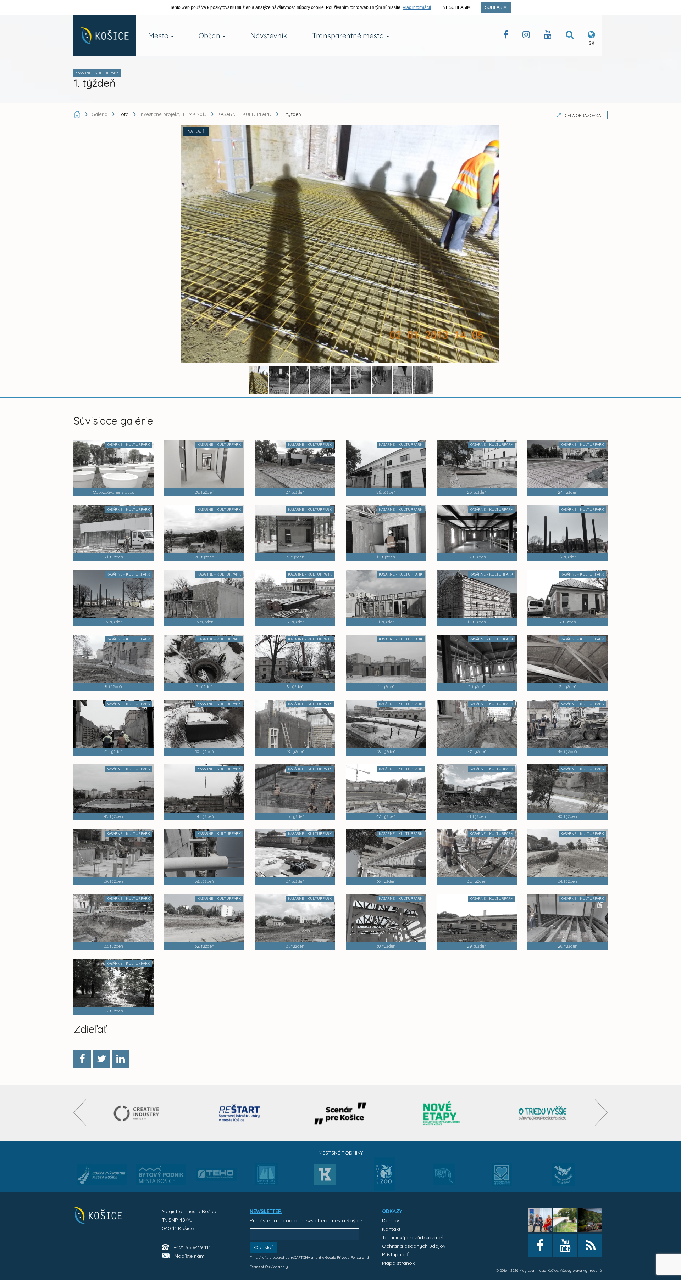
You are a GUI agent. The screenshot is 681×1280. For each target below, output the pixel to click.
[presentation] (79, 1112)
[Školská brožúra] (542, 1113)
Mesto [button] (159, 35)
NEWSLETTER (266, 1211)
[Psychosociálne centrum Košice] (502, 1178)
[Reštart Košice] (239, 1113)
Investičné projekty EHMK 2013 (173, 114)
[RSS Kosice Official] (590, 1245)
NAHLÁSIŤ (196, 131)
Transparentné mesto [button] (349, 35)
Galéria (100, 114)
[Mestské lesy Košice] (266, 1177)
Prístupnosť (395, 1254)
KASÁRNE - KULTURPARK (244, 114)
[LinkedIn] (120, 1059)
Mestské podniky (341, 1153)
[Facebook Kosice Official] (505, 36)
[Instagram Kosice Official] (526, 36)
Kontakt (391, 1229)
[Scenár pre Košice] (341, 1113)
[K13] (325, 1176)
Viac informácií (417, 7)
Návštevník (268, 35)
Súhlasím (496, 7)
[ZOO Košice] (384, 1189)
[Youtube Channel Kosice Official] (548, 36)
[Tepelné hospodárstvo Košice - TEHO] (216, 1168)
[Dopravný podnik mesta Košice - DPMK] (102, 1176)
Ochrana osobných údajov (413, 1246)
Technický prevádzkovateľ (412, 1237)
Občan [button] (210, 35)
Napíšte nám (190, 1256)
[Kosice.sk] (104, 35)
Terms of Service (263, 1266)
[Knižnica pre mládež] (563, 1178)
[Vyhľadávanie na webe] (570, 36)
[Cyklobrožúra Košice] (441, 1113)
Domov (390, 1220)
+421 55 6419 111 (192, 1247)
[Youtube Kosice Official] (565, 1245)
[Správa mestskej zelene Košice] (444, 1176)
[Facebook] (82, 1059)
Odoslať (263, 1247)
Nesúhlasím (457, 7)
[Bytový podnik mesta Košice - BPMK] (161, 1176)
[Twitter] (101, 1059)
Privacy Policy (349, 1257)
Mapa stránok (398, 1263)
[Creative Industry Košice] (138, 1113)
